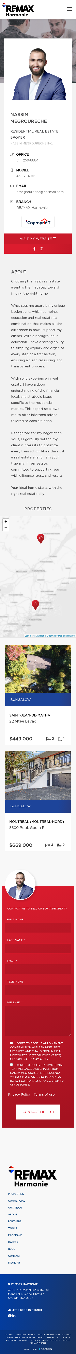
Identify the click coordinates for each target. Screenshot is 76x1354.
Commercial (16, 1201)
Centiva (45, 1349)
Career (13, 1242)
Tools (12, 1228)
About (12, 1214)
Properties (16, 1194)
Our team (15, 1208)
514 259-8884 (27, 160)
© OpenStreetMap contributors (60, 635)
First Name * (16, 919)
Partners (14, 1221)
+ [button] (5, 521)
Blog (11, 1249)
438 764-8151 (26, 176)
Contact (14, 1256)
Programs (15, 1235)
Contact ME (34, 1112)
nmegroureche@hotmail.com (40, 192)
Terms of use (44, 1094)
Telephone (15, 981)
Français (14, 1263)
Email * (12, 961)
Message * (14, 1002)
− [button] (5, 527)
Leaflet (28, 635)
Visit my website (36, 239)
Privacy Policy (19, 1094)
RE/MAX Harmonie (32, 207)
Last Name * (16, 940)
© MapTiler (38, 635)
